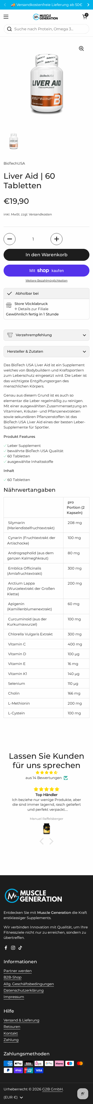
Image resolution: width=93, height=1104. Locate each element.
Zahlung (11, 1040)
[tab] (31, 309)
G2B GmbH (52, 1089)
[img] (46, 772)
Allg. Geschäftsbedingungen (29, 984)
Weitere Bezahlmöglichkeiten (46, 280)
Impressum (14, 997)
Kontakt (11, 1033)
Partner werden (18, 971)
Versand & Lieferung (21, 1020)
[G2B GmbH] (45, 16)
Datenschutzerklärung (24, 990)
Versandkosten (40, 214)
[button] (84, 16)
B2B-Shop (12, 977)
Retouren (12, 1027)
